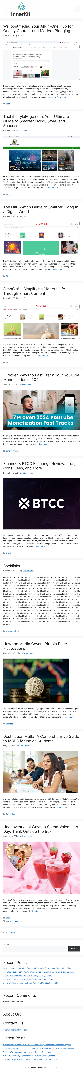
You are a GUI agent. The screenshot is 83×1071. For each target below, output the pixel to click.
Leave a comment (14, 921)
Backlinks (11, 566)
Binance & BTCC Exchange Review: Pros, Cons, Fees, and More (39, 465)
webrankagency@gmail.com (15, 1030)
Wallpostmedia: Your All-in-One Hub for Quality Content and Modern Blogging (38, 28)
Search (6, 944)
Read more (61, 97)
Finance (9, 724)
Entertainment (12, 451)
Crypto (9, 553)
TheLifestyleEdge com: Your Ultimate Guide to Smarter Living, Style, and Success (36, 121)
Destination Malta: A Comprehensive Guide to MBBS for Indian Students (41, 738)
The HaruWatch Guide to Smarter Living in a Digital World (28, 976)
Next (14, 933)
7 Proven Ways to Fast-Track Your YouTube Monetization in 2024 (31, 983)
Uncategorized (12, 631)
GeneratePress (52, 1068)
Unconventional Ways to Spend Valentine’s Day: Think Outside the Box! (40, 829)
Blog (8, 104)
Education (10, 814)
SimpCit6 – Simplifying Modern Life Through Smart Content (34, 291)
